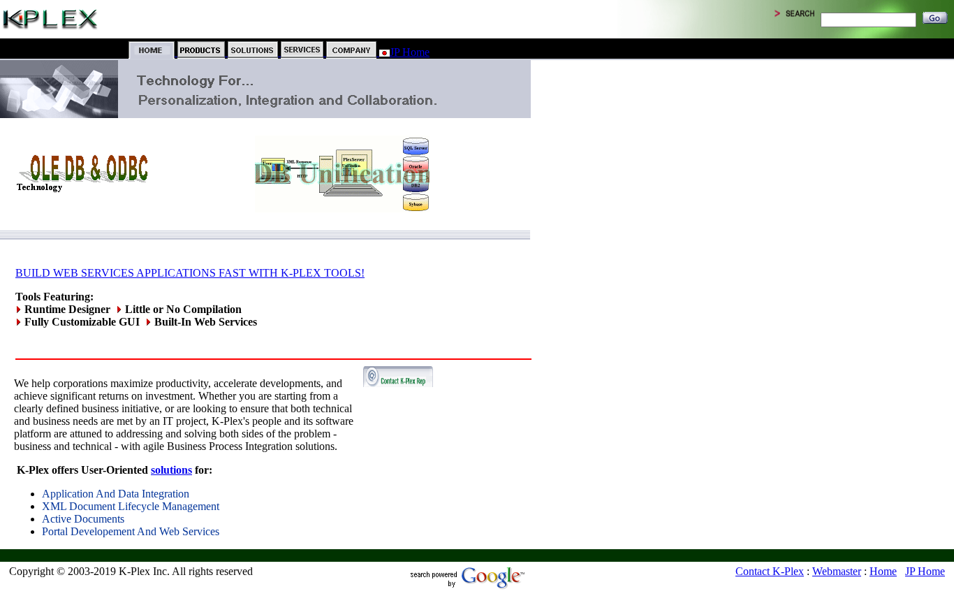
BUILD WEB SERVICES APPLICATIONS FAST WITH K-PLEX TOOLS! (190, 273)
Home (883, 571)
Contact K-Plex (769, 571)
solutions (171, 470)
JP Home (410, 52)
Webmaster (836, 571)
